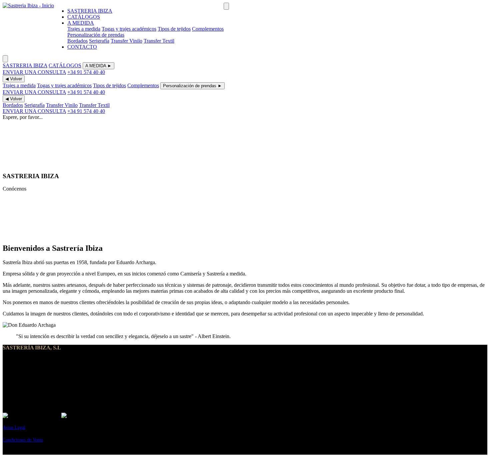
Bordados (77, 41)
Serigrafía (99, 41)
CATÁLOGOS (83, 17)
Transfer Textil (159, 41)
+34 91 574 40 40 (86, 72)
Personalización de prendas (95, 35)
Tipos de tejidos (174, 29)
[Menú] (226, 6)
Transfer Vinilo (126, 41)
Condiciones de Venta (23, 439)
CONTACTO (82, 47)
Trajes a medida (83, 29)
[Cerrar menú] (5, 58)
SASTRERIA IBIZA (89, 11)
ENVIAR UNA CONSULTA (34, 72)
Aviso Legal (14, 427)
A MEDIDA (80, 23)
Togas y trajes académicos (129, 29)
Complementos (208, 29)
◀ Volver (13, 78)
